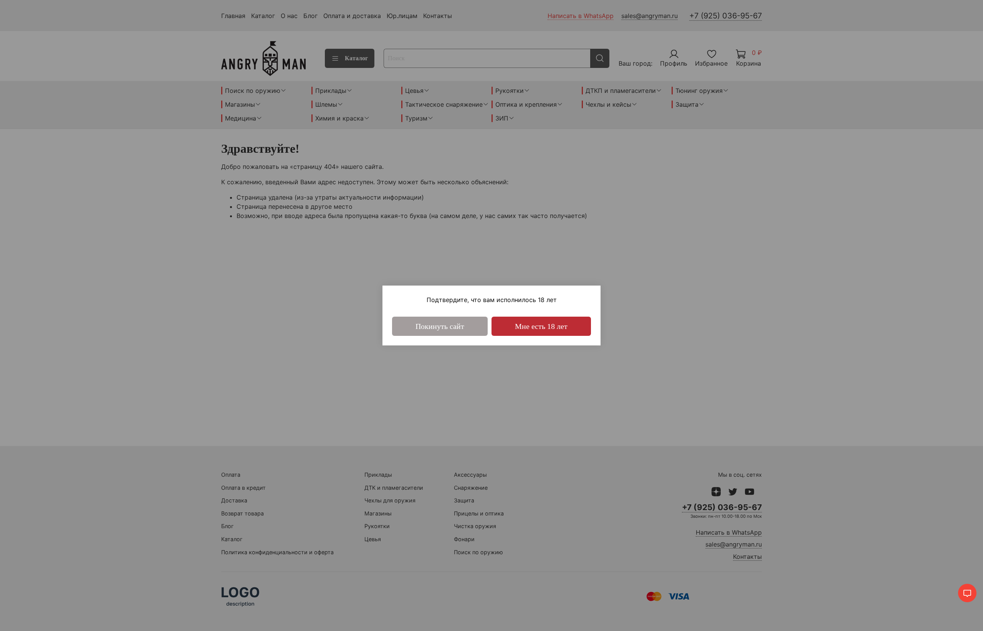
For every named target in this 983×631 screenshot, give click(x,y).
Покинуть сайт (439, 326)
